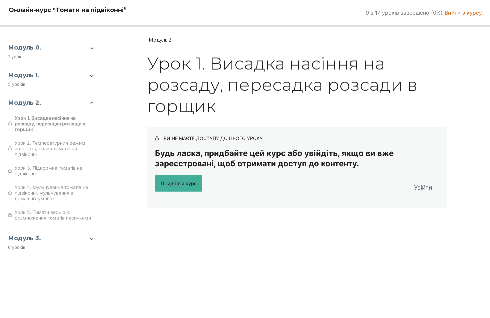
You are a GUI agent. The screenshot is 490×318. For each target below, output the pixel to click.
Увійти (423, 187)
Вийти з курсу (463, 12)
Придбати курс (179, 183)
